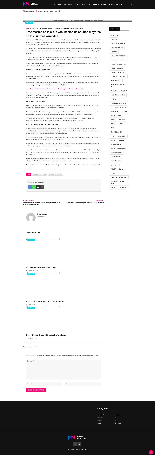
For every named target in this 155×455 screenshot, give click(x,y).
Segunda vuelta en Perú (118, 148)
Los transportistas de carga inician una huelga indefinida (85, 203)
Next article (99, 201)
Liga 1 (125, 111)
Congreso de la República (119, 43)
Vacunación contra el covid (39, 174)
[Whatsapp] (34, 187)
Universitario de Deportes (119, 177)
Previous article (29, 201)
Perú (70, 4)
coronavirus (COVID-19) (118, 56)
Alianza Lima (115, 35)
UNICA (113, 173)
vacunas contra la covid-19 (55, 174)
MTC (112, 128)
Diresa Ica (123, 76)
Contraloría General (117, 47)
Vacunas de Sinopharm (118, 188)
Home (29, 28)
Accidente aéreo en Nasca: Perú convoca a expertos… (45, 301)
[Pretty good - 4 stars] (31, 355)
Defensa (58, 51)
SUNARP (113, 169)
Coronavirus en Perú (117, 72)
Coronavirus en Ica (117, 68)
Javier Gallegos (120, 107)
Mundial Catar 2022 (117, 132)
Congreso (114, 39)
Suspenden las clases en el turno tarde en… (41, 267)
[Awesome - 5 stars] (33, 355)
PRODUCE (121, 140)
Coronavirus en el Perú (118, 64)
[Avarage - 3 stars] (29, 355)
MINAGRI (113, 120)
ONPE (112, 136)
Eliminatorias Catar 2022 (119, 91)
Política (76, 4)
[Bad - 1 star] (26, 355)
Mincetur (122, 120)
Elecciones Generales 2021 (118, 86)
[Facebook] (30, 187)
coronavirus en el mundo (119, 60)
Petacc (113, 140)
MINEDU (113, 124)
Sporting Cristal (116, 165)
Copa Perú (114, 52)
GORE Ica (114, 99)
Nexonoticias (42, 214)
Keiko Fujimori (115, 111)
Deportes (111, 4)
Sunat (121, 169)
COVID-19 (114, 76)
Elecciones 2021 (116, 80)
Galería (119, 4)
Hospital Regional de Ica (118, 103)
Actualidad (58, 4)
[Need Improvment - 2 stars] (28, 355)
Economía (95, 4)
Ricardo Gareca (116, 144)
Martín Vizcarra (116, 115)
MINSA (121, 124)
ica (111, 107)
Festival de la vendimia (118, 95)
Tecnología (85, 4)
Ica (65, 4)
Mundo (103, 4)
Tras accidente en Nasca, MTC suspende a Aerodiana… (46, 335)
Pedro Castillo (121, 136)
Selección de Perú (116, 152)
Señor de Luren (116, 161)
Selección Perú (115, 157)
